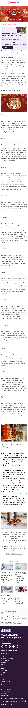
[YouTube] (17, 646)
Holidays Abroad (5, 571)
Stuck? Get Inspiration (5, 660)
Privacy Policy (4, 693)
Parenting (10, 9)
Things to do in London (6, 656)
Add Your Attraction (5, 691)
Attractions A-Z (4, 662)
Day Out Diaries (4, 670)
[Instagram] (13, 646)
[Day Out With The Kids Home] (14, 3)
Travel (8, 572)
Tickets (2, 677)
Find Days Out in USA (5, 681)
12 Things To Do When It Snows (12, 548)
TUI (11, 572)
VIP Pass (3, 672)
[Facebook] (2, 646)
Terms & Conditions (5, 695)
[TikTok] (10, 646)
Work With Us (4, 687)
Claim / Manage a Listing (6, 689)
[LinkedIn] (6, 646)
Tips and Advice (16, 9)
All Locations (4, 664)
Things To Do (18, 573)
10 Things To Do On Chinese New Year (13, 546)
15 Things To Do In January (14, 554)
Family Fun (17, 571)
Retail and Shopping (20, 572)
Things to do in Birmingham (7, 658)
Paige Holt (13, 16)
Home (2, 24)
